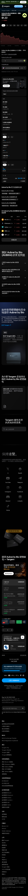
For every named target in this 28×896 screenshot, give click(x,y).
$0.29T (24, 223)
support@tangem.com (8, 702)
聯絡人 (4, 874)
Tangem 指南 (5, 866)
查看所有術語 (5, 833)
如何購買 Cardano (7, 800)
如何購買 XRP (5, 802)
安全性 (4, 842)
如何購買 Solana (6, 797)
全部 (25, 25)
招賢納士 (4, 871)
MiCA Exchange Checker (9, 738)
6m (18, 25)
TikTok (8, 510)
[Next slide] (24, 622)
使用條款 (4, 814)
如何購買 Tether (6, 804)
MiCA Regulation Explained (10, 740)
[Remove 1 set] (3, 630)
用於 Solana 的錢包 (7, 766)
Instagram (8, 491)
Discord (8, 501)
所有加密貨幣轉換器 (7, 785)
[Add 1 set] (11, 630)
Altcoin (4, 828)
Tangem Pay (5, 747)
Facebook (20, 491)
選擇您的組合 (8, 573)
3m (14, 25)
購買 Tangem (18, 6)
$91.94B (24, 231)
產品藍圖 (4, 862)
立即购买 (23, 2)
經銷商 (4, 847)
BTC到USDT (5, 780)
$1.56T (24, 219)
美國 (17, 659)
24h (3, 25)
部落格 (4, 854)
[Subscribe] (22, 708)
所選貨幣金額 (5, 64)
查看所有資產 (5, 807)
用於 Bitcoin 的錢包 (7, 761)
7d (7, 25)
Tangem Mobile (6, 750)
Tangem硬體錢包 (7, 754)
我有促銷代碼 (23, 655)
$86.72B (24, 235)
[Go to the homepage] (6, 6)
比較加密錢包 (5, 731)
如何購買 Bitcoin (6, 792)
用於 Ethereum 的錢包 (8, 764)
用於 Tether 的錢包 (7, 771)
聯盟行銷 (4, 850)
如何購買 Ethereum (7, 795)
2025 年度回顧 (6, 869)
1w (8, 137)
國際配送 (4, 845)
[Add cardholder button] (22, 637)
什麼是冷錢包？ (6, 726)
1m (10, 25)
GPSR (3, 819)
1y (21, 25)
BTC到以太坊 (5, 783)
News (3, 857)
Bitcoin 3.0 (5, 826)
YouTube (7, 482)
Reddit (20, 473)
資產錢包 (4, 773)
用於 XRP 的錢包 (6, 769)
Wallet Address (6, 830)
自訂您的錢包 (5, 852)
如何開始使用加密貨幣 (8, 723)
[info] (6, 104)
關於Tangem (5, 840)
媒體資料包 (5, 864)
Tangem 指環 (5, 752)
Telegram (20, 482)
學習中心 (4, 859)
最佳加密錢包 (5, 728)
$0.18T (24, 227)
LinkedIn (20, 501)
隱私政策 (4, 816)
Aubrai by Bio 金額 (7, 57)
